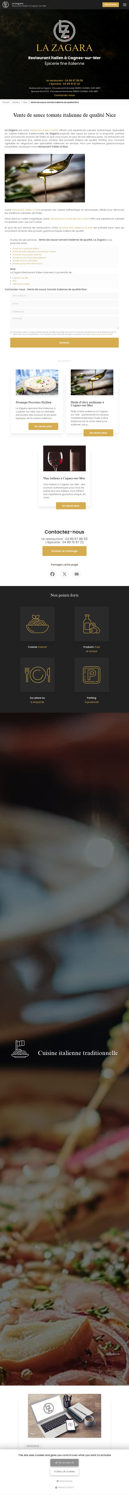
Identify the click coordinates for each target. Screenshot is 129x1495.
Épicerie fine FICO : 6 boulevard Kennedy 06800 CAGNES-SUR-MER (64, 91)
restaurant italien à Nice (26, 209)
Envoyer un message (64, 551)
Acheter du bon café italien (25, 260)
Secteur (16, 102)
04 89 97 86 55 (74, 80)
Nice (25, 102)
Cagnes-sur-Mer (20, 277)
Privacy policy (66, 1487)
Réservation (111, 4)
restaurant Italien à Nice (44, 130)
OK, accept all (66, 1462)
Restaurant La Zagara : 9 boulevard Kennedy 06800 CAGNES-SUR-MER (64, 88)
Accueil (5, 102)
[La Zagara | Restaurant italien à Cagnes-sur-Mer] (5, 5)
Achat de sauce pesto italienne (27, 254)
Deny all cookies (65, 1471)
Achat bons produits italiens (26, 248)
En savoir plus (43, 426)
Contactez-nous (64, 95)
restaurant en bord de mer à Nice (69, 218)
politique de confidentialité (101, 334)
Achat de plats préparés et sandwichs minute (34, 251)
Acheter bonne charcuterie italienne (29, 257)
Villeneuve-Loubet (21, 284)
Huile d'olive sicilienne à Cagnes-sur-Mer (87, 404)
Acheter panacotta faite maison (28, 263)
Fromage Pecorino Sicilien (33, 402)
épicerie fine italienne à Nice (76, 227)
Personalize (66, 1481)
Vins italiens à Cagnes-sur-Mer (64, 478)
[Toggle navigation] (125, 4)
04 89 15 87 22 (71, 83)
